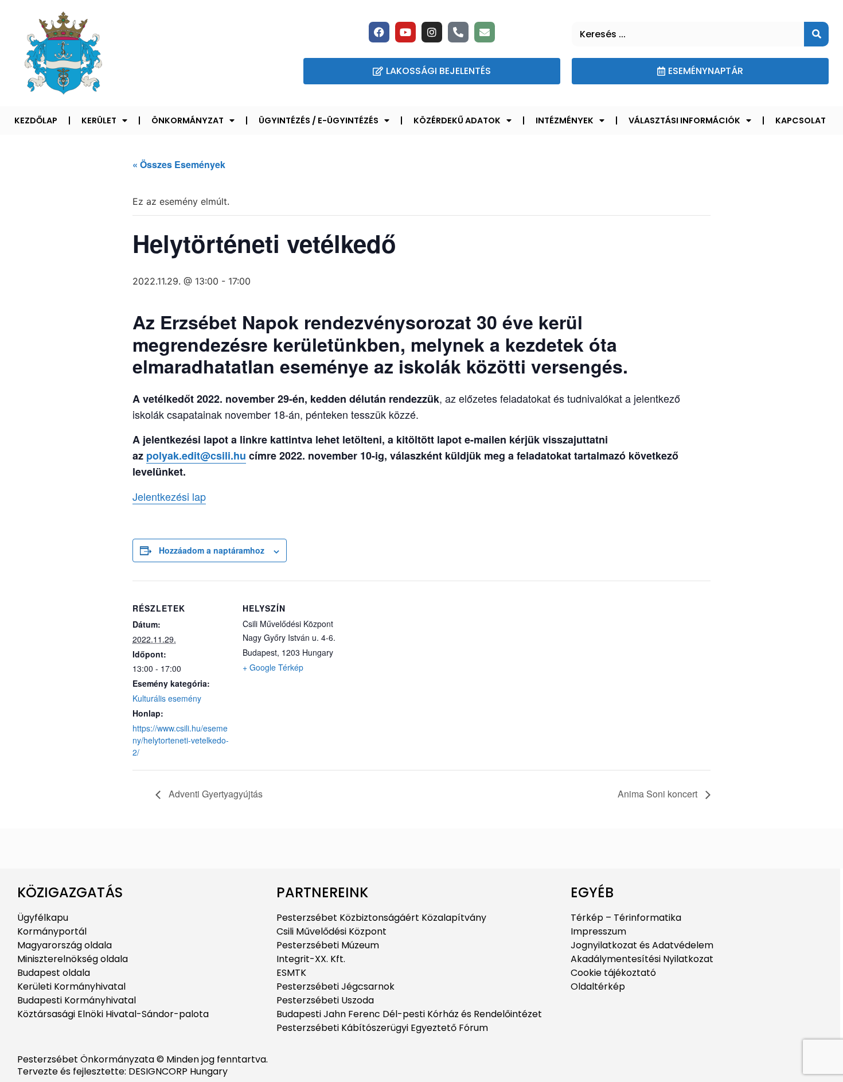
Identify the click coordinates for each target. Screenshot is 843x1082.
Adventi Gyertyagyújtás (214, 793)
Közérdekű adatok (457, 120)
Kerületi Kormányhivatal (71, 986)
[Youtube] (405, 32)
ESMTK (291, 972)
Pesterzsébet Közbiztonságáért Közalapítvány (381, 917)
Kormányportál (52, 931)
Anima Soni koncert (659, 793)
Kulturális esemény (166, 698)
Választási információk (684, 120)
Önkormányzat (187, 120)
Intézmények (565, 120)
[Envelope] (484, 32)
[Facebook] (379, 32)
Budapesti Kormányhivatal (76, 1000)
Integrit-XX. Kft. (310, 959)
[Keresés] (816, 34)
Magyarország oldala (64, 945)
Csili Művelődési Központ (331, 931)
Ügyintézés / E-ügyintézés (318, 120)
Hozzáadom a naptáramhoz (211, 550)
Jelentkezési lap (169, 496)
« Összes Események (178, 164)
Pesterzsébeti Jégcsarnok (335, 986)
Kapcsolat (800, 120)
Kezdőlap (35, 120)
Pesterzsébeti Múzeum (327, 945)
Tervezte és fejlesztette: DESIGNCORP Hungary (122, 1071)
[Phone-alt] (458, 32)
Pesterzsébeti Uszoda (325, 1000)
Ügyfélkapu (42, 917)
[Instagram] (432, 32)
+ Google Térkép (273, 667)
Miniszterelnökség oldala (72, 959)
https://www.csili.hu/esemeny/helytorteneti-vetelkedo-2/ (180, 740)
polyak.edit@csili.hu (196, 455)
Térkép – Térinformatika (626, 917)
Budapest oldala (53, 972)
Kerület (98, 120)
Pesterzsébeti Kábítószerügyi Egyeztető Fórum (382, 1027)
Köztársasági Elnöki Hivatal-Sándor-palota (113, 1014)
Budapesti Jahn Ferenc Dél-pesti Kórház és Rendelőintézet (409, 1014)
